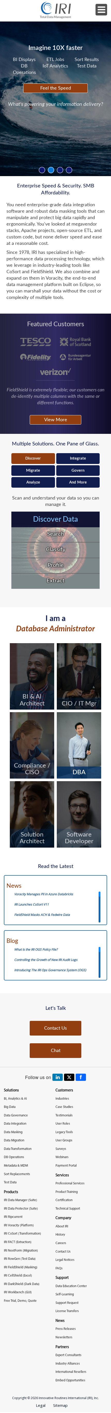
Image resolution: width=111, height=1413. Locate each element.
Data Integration (15, 1123)
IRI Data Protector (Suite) (21, 1208)
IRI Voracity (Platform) (19, 1225)
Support (62, 1278)
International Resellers (71, 1372)
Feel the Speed (55, 88)
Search (55, 534)
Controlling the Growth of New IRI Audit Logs (45, 960)
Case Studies (64, 1107)
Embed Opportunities (70, 1380)
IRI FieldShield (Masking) (20, 1267)
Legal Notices (65, 1260)
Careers (61, 1243)
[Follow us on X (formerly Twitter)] (69, 1077)
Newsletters (64, 1337)
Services (62, 1175)
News (13, 886)
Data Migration (14, 1140)
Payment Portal (66, 1165)
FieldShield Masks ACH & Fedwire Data (42, 914)
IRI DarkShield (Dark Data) (21, 1284)
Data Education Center (71, 1286)
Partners (62, 1347)
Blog (12, 941)
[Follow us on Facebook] (81, 1077)
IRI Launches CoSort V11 (31, 904)
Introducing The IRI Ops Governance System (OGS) (50, 970)
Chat (55, 1050)
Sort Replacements (17, 1174)
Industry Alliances (68, 1363)
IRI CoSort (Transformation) (22, 1233)
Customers (64, 1090)
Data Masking (13, 1132)
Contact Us (55, 1028)
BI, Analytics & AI (15, 1098)
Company (63, 1218)
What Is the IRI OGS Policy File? (36, 949)
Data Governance (16, 1115)
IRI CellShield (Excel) (18, 1275)
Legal (40, 1405)
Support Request (67, 1303)
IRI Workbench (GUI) (18, 1292)
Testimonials (64, 1115)
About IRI (62, 1226)
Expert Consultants (68, 1355)
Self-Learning (65, 1294)
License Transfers (67, 1311)
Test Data (10, 1182)
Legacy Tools (64, 1132)
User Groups (64, 1140)
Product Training (67, 1192)
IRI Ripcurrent (13, 1217)
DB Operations (14, 1157)
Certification (64, 1200)
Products (11, 1192)
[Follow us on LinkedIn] (57, 1077)
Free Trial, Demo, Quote (20, 1301)
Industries (62, 1098)
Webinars (62, 1157)
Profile (55, 565)
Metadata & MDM (16, 1165)
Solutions (11, 1090)
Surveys (61, 1149)
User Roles (63, 1123)
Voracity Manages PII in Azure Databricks (43, 894)
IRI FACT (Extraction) (17, 1242)
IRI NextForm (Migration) (21, 1250)
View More (55, 420)
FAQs (59, 1268)
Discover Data (55, 519)
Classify (55, 549)
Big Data (9, 1107)
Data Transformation (17, 1149)
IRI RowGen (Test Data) (20, 1259)
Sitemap (60, 1405)
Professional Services (70, 1183)
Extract (55, 580)
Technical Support (68, 1208)
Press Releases (66, 1329)
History (60, 1234)
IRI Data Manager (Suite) (20, 1200)
